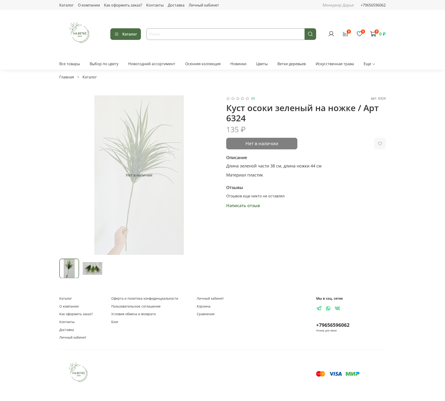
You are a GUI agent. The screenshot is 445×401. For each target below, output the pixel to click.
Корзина (203, 306)
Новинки (238, 63)
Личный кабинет (204, 5)
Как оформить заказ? (123, 5)
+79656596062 (373, 5)
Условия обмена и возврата (133, 314)
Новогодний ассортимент (151, 63)
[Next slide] (211, 175)
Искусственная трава (335, 63)
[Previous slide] (66, 175)
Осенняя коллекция (203, 63)
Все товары (69, 63)
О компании (89, 5)
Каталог (66, 5)
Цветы (262, 63)
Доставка (176, 5)
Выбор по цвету (104, 63)
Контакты (155, 5)
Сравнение (206, 314)
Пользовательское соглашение (136, 306)
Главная (66, 77)
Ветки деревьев (291, 63)
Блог (114, 322)
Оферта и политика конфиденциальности (144, 298)
